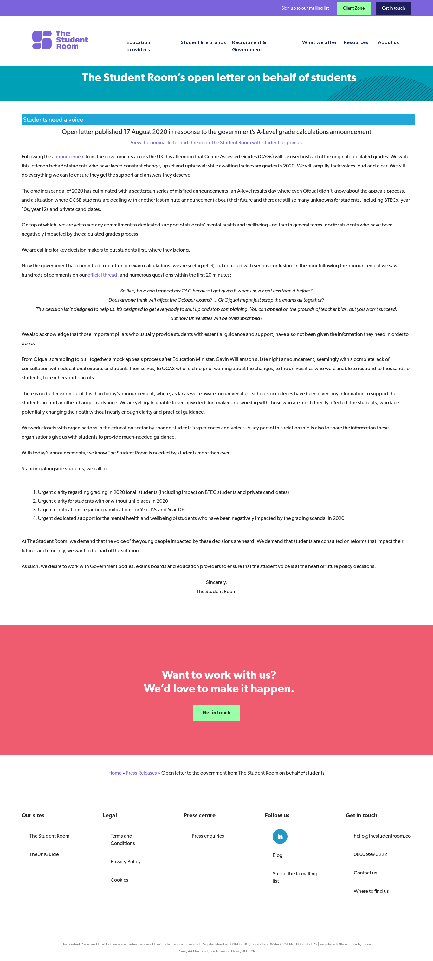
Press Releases (141, 773)
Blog (277, 855)
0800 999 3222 (370, 854)
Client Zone (354, 7)
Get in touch (393, 7)
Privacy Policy (126, 862)
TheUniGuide (44, 854)
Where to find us (371, 891)
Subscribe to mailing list (295, 877)
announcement (68, 157)
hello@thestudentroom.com (379, 836)
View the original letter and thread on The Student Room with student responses (216, 143)
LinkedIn (280, 836)
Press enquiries (208, 836)
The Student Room (49, 836)
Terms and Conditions (123, 839)
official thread (102, 275)
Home (114, 773)
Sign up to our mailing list (305, 7)
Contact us (365, 873)
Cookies (119, 880)
